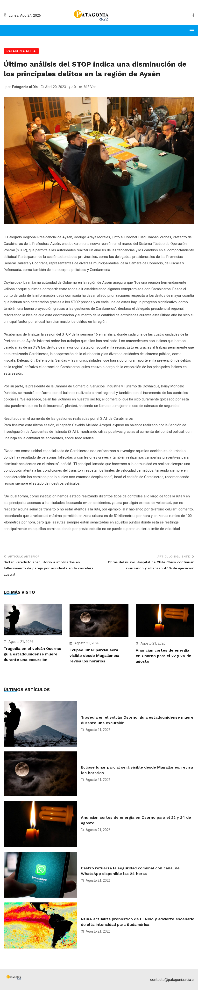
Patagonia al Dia (25, 87)
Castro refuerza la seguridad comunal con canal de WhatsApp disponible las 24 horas (130, 871)
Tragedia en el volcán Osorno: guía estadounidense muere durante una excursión (32, 654)
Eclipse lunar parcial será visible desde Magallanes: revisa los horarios (94, 655)
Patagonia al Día (21, 51)
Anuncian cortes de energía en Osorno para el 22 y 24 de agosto (163, 656)
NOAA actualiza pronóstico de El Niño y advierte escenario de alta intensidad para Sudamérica (137, 922)
